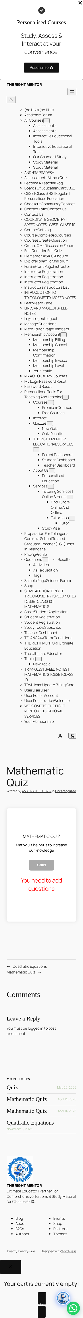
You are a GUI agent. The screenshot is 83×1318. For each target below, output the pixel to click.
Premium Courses (57, 407)
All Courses (33, 120)
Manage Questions (40, 323)
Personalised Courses (41, 22)
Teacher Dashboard (58, 465)
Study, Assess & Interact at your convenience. (41, 44)
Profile (41, 554)
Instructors (33, 287)
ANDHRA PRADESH (39, 172)
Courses (63, 235)
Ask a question (45, 570)
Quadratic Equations (30, 966)
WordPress (68, 1251)
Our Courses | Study (50, 156)
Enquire (61, 255)
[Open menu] (72, 91)
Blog (59, 182)
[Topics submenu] (38, 659)
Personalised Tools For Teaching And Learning (43, 394)
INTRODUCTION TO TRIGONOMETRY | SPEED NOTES (50, 295)
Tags (37, 575)
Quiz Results (52, 433)
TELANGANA (34, 637)
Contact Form (35, 208)
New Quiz (50, 428)
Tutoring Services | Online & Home (57, 494)
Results (64, 559)
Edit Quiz (54, 250)
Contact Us (57, 208)
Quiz (12, 1087)
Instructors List (56, 287)
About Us (41, 470)
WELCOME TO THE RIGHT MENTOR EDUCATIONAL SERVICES (44, 711)
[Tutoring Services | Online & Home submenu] (70, 497)
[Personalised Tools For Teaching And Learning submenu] (65, 397)
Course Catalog (37, 229)
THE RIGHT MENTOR (24, 84)
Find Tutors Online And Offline (60, 507)
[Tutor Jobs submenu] (72, 518)
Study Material (45, 162)
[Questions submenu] (45, 560)
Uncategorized (65, 791)
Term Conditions (58, 637)
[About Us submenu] (52, 470)
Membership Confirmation (44, 352)
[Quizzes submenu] (50, 423)
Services (40, 486)
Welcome (61, 700)
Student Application (51, 611)
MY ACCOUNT (35, 375)
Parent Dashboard (57, 454)
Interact (40, 417)
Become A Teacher (39, 182)
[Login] (60, 736)
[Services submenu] (51, 486)
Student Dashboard (58, 459)
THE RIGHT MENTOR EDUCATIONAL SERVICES (53, 441)
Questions (33, 559)
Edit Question (35, 250)
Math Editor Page (38, 328)
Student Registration (42, 616)
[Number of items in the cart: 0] (72, 736)
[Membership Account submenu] (63, 334)
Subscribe (52, 627)
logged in (35, 1028)
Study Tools (34, 627)
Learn (29, 302)
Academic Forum (38, 114)
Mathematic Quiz (21, 972)
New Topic (41, 663)
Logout (40, 318)
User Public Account (41, 695)
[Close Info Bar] (80, 3)
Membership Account (42, 334)
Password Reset (53, 381)
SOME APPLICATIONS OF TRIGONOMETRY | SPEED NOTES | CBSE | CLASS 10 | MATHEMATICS (50, 598)
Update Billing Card (58, 684)
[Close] (10, 1267)
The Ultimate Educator (43, 653)
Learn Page (43, 302)
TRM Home (33, 684)
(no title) (31, 109)
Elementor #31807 (39, 255)
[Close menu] (11, 99)
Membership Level (48, 365)
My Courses (57, 375)
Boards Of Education (41, 188)
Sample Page (35, 580)
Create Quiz (34, 245)
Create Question (53, 240)
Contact (68, 203)
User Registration (39, 700)
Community (51, 203)
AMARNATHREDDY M (37, 791)
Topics (29, 658)
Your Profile (42, 370)
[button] (73, 1308)
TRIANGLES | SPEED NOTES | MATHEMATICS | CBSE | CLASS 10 (48, 674)
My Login (31, 381)
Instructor (61, 266)
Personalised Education (53, 478)
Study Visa (51, 528)
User (45, 690)
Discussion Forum (59, 245)
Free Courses (53, 412)
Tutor (64, 523)
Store (29, 611)
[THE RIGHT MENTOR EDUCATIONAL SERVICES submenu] (36, 449)
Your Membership (39, 721)
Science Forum (58, 580)
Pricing (30, 554)
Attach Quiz (57, 177)
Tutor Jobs (60, 517)
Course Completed (40, 235)
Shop (28, 585)
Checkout (32, 203)
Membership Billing (49, 339)
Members (61, 328)
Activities (41, 564)
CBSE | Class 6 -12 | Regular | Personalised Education (47, 196)
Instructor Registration (43, 271)
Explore (30, 261)
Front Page (44, 266)
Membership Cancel (50, 344)
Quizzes (40, 423)
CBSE (70, 188)
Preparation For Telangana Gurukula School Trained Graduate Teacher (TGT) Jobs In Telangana (49, 541)
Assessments (44, 125)
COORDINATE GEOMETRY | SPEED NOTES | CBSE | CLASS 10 (49, 222)
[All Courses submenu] (46, 120)
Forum (42, 261)
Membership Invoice (50, 360)
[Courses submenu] (51, 402)
